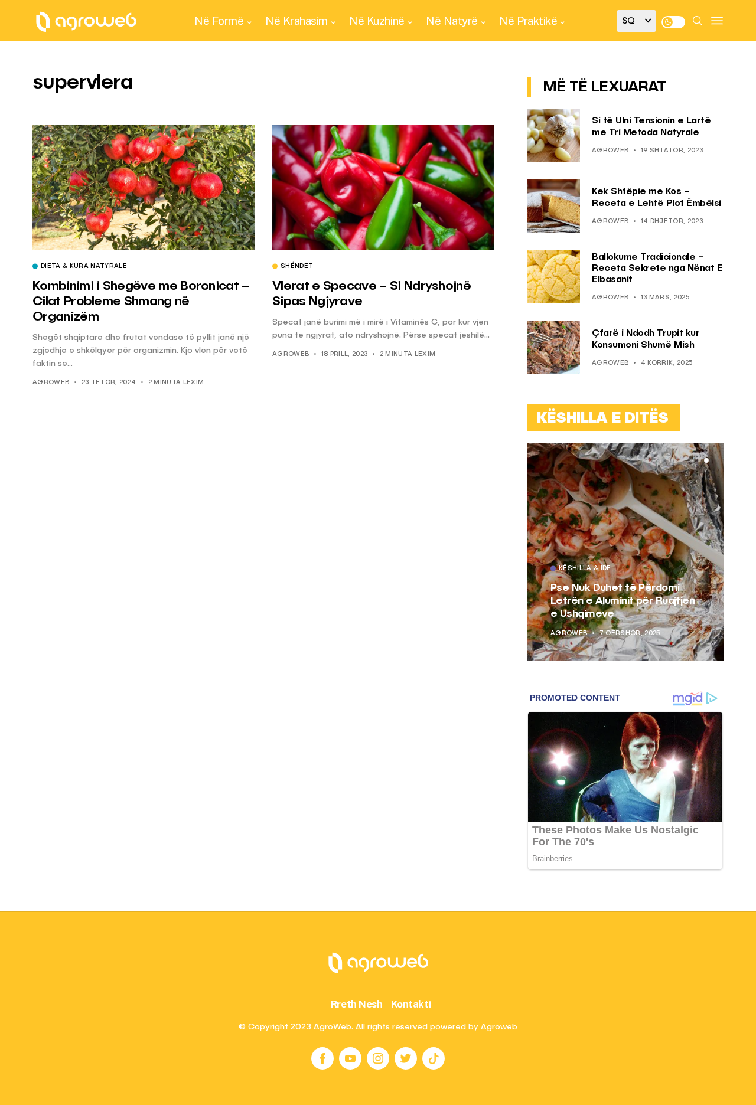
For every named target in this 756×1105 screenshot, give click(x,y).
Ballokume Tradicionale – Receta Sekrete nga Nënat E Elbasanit (657, 269)
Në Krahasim (296, 20)
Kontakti (411, 1004)
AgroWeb (50, 383)
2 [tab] (699, 460)
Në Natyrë (452, 20)
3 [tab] (706, 460)
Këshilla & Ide (624, 569)
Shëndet (297, 267)
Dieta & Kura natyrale (84, 267)
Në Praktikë (528, 20)
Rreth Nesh (357, 1004)
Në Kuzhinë (376, 20)
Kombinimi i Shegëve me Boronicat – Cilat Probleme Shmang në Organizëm (140, 302)
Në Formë (218, 20)
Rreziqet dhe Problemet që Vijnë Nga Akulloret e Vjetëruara (655, 601)
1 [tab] (692, 460)
